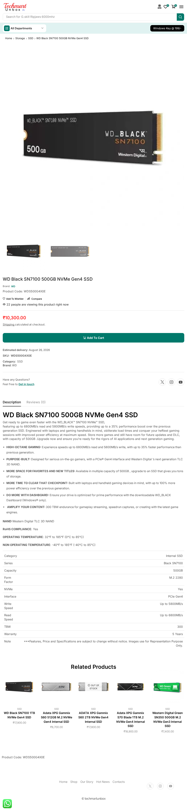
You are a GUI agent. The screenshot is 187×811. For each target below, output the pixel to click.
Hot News (103, 782)
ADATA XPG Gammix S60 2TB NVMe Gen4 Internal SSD (93, 717)
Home (8, 38)
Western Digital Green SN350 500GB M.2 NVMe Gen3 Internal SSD (167, 719)
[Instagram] (171, 382)
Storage (20, 38)
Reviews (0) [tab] (36, 402)
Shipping (9, 324)
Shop (73, 782)
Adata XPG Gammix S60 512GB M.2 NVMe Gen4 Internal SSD (56, 717)
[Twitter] (162, 382)
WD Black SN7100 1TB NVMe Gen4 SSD (19, 715)
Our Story (86, 782)
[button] (159, 7)
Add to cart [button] (19, 688)
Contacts (118, 782)
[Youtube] (180, 382)
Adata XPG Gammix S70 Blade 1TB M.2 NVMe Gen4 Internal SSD (130, 719)
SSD (30, 38)
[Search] (180, 17)
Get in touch (26, 384)
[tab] (12, 403)
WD (14, 365)
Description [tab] (12, 402)
